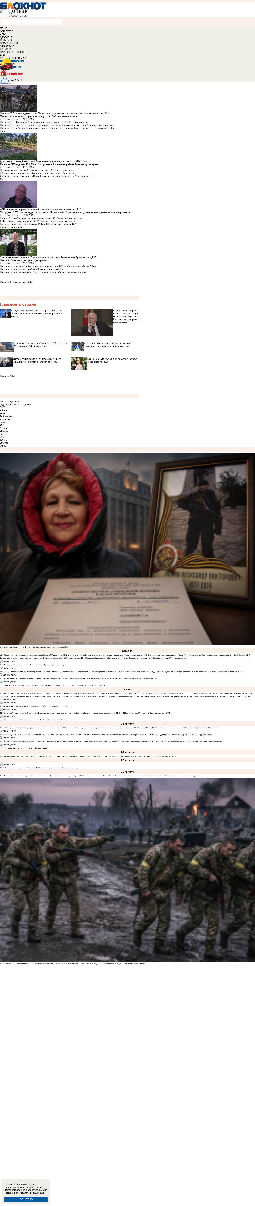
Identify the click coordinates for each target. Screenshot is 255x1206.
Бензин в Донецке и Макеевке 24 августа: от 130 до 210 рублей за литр (182, 735)
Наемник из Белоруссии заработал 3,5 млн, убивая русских (31, 269)
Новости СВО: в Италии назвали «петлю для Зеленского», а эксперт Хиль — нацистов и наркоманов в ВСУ (57, 128)
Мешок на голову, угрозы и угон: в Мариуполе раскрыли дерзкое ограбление (37, 693)
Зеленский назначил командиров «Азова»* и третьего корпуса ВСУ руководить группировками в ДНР (190, 655)
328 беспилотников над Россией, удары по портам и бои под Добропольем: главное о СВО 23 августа (48, 756)
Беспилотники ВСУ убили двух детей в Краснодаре (26, 748)
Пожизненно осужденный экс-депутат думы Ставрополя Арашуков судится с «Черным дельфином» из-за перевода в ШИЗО (57, 678)
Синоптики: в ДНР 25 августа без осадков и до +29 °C (147, 713)
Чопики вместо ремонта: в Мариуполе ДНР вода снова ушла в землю (118, 735)
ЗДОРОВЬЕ (6, 37)
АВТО (3, 34)
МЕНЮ (3, 28)
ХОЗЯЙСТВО (127, 75)
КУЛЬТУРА (5, 49)
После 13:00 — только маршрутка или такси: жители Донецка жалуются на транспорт (41, 776)
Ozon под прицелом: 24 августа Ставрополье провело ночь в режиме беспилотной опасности (44, 735)
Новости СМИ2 (8, 376)
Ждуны (3, 179)
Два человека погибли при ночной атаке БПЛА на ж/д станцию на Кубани (36, 720)
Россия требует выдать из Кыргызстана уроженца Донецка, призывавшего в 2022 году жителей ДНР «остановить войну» (137, 658)
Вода (2, 131)
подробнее (26, 404)
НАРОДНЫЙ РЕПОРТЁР (13, 52)
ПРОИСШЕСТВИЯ (9, 43)
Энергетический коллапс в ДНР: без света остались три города (130, 741)
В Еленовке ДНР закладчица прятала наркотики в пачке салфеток (32, 728)
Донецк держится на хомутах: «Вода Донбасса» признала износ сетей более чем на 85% (47, 176)
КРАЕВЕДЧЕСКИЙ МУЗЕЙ (14, 58)
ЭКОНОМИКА (7, 46)
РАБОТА (19, 61)
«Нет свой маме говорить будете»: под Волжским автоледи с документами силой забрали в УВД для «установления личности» (59, 713)
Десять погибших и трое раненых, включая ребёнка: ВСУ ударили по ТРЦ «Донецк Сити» (42, 655)
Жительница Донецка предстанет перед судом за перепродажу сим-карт (188, 693)
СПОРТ (4, 55)
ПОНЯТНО (26, 1199)
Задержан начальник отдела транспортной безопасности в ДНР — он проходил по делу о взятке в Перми (154, 696)
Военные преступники (11, 227)
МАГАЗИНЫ (16, 80)
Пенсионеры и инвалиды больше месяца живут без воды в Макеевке (36, 170)
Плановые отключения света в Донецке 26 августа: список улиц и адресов (158, 672)
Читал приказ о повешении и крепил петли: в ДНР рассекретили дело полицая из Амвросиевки (136, 756)
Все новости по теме (11, 119)
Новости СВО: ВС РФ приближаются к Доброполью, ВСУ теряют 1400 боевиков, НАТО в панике (179, 728)
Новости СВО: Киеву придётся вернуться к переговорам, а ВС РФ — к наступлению (44, 122)
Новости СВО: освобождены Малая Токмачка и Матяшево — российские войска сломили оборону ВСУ (48, 964)
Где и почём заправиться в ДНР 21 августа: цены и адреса (120, 964)
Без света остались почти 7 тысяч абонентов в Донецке (218, 672)
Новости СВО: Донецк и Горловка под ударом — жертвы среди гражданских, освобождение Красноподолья (57, 125)
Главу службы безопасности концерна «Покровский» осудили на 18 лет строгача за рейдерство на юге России (52, 741)
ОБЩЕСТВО (6, 31)
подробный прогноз (10, 404)
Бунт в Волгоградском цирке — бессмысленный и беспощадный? (32, 706)
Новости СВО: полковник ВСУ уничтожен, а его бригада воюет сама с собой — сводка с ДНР (114, 693)
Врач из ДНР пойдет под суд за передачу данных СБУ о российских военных (41, 218)
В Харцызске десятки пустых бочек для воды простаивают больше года (38, 173)
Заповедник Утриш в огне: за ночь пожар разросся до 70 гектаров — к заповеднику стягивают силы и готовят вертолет (55, 685)
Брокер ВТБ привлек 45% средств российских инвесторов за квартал (114, 655)
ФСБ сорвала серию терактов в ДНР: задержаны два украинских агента (38, 221)
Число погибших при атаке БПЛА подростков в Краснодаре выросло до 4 (35, 665)
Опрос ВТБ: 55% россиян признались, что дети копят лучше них (78, 696)
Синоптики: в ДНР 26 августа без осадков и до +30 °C (136, 678)
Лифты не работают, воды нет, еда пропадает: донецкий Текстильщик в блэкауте (99, 728)
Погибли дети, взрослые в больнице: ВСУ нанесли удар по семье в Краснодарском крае (42, 768)
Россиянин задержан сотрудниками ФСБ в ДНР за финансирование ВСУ (38, 224)
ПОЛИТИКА (6, 40)
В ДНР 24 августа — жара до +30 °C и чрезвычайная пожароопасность (192, 741)
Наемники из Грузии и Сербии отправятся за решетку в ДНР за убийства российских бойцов (48, 266)
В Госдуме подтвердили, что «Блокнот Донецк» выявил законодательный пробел (34, 647)
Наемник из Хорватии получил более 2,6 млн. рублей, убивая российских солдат (43, 272)
